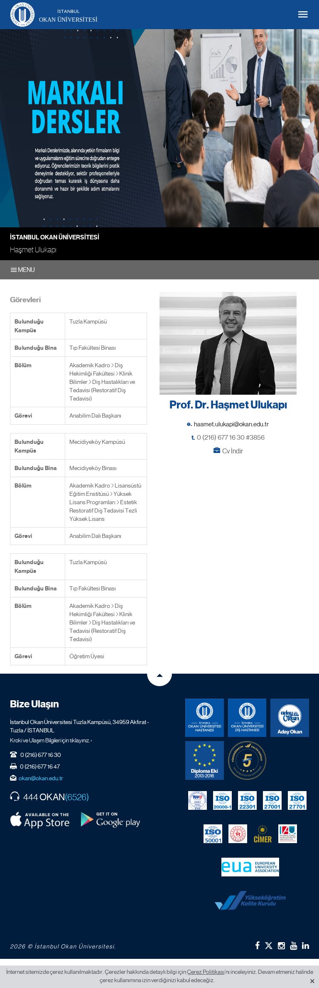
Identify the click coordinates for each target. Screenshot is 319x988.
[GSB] (237, 833)
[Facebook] (257, 945)
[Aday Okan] (289, 718)
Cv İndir (232, 451)
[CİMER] (262, 833)
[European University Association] (250, 867)
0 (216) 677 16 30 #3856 (231, 437)
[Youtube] (293, 945)
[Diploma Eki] (204, 760)
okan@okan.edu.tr (41, 778)
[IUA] (287, 833)
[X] (269, 944)
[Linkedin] (305, 945)
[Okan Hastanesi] (204, 718)
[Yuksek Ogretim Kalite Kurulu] (247, 760)
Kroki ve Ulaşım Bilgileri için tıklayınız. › (51, 740)
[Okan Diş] (247, 718)
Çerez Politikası (206, 971)
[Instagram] (281, 945)
